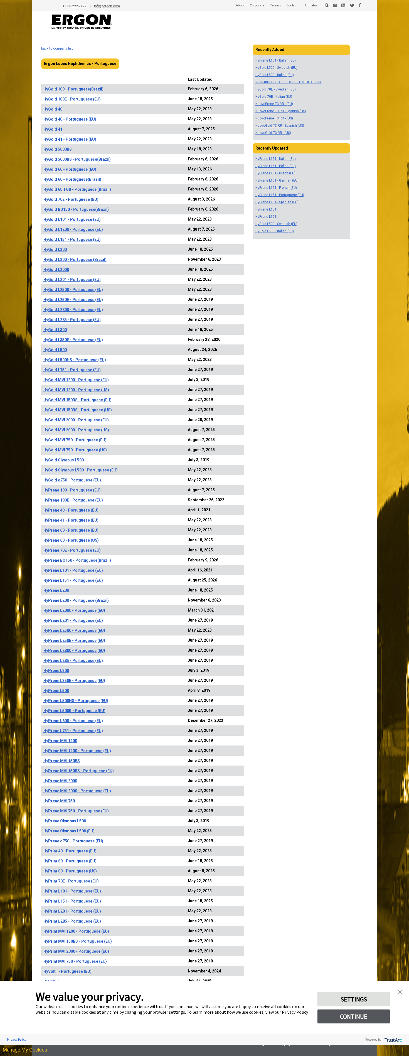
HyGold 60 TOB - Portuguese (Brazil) (77, 189)
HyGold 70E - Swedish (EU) (275, 89)
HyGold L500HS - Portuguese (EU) (74, 360)
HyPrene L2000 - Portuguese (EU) (74, 610)
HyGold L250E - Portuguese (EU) (73, 299)
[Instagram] (335, 5)
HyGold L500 (55, 350)
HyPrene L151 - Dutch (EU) (275, 173)
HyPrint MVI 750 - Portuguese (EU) (75, 961)
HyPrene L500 (56, 690)
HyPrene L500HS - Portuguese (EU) (75, 700)
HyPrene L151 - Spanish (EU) (277, 202)
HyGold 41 (52, 129)
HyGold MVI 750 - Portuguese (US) (75, 450)
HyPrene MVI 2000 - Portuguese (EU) (77, 791)
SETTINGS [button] (354, 999)
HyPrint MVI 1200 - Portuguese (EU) (76, 931)
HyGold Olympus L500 (63, 460)
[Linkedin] (343, 5)
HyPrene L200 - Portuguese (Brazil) (76, 600)
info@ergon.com (107, 6)
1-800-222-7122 (75, 6)
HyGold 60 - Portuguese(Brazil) (72, 179)
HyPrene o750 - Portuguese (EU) (73, 841)
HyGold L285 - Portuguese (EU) (72, 319)
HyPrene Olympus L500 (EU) (69, 831)
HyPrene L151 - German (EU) (277, 180)
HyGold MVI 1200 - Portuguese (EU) (76, 380)
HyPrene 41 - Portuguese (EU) (70, 520)
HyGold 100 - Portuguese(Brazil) (73, 89)
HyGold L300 (55, 329)
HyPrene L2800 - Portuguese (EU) (74, 650)
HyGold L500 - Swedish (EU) (276, 68)
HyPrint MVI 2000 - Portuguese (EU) (76, 951)
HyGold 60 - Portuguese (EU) (69, 169)
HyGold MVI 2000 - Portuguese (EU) (76, 420)
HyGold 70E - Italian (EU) (273, 97)
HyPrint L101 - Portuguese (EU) (72, 891)
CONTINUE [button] (353, 1016)
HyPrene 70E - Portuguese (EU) (72, 550)
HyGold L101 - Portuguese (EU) (72, 219)
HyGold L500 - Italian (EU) (274, 75)
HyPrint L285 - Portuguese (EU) (72, 921)
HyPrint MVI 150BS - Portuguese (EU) (77, 941)
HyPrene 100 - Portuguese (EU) (72, 490)
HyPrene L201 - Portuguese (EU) (73, 620)
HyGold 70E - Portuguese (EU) (70, 199)
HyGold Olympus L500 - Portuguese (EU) (80, 470)
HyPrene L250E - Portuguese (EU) (74, 640)
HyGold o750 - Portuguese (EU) (72, 480)
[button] (399, 991)
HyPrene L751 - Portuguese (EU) (73, 731)
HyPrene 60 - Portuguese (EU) (70, 530)
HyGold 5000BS (57, 149)
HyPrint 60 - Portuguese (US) (70, 871)
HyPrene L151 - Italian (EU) (275, 60)
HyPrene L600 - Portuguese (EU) (73, 720)
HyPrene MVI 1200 (60, 741)
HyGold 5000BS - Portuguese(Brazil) (77, 159)
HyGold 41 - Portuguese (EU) (69, 139)
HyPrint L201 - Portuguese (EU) (72, 911)
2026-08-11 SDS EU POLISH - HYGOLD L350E (288, 82)
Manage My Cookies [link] (25, 1050)
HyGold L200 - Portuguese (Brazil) (75, 259)
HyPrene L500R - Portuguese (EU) (74, 710)
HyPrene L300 (56, 670)
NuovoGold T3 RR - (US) (273, 133)
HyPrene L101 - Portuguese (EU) (73, 570)
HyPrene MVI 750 (59, 801)
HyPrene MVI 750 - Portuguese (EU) (76, 811)
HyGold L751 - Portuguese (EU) (72, 370)
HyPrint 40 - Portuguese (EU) (70, 851)
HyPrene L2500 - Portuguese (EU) (74, 630)
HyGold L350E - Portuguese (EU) (73, 340)
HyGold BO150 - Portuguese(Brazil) (76, 209)
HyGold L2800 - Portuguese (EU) (73, 309)
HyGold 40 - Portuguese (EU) (69, 119)
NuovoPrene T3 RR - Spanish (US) (280, 111)
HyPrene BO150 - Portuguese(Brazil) (77, 560)
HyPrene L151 (266, 209)
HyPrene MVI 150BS (61, 761)
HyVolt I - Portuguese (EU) (67, 971)
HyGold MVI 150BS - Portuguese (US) (77, 410)
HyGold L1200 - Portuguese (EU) (73, 229)
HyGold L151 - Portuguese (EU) (72, 239)
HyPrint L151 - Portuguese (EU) (72, 901)
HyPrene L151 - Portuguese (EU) (73, 580)
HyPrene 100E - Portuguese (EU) (73, 500)
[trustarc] (392, 1039)
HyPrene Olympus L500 (64, 821)
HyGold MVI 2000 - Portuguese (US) (76, 430)
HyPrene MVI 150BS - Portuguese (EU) (78, 771)
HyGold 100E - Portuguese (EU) (72, 99)
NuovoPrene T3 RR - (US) (274, 118)
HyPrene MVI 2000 (60, 781)
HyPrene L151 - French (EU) (276, 188)
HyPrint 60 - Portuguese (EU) (70, 861)
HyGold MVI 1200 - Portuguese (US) (76, 390)
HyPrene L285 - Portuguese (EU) (73, 660)
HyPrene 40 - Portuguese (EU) (70, 510)
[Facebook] (360, 5)
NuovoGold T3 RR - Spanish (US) (279, 126)
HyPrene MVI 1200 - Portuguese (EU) (77, 751)
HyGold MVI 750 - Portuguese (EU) (75, 440)
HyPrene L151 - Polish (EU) (275, 166)
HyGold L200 (55, 249)
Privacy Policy (16, 1039)
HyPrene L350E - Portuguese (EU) (74, 680)
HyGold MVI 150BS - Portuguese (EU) (77, 400)
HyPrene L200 (56, 590)
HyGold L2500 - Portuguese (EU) (73, 289)
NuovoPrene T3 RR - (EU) (274, 104)
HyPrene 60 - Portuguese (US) (71, 540)
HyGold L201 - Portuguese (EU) (72, 279)
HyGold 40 (52, 109)
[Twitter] (352, 5)
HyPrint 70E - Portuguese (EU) (71, 881)
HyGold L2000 (56, 269)
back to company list (57, 48)
